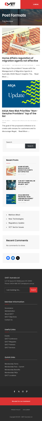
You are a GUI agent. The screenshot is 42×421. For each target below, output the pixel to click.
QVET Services (10, 347)
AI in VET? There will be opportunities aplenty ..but (26, 182)
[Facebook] (14, 391)
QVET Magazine (10, 342)
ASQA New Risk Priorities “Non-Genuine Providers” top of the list (20, 113)
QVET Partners (10, 345)
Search (9, 142)
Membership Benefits (12, 370)
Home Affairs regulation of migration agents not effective (20, 59)
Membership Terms (11, 364)
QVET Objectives (11, 317)
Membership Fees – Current (14, 367)
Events (7, 336)
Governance (9, 308)
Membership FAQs (11, 372)
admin (38, 65)
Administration (10, 311)
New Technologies (16, 219)
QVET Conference (11, 339)
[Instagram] (23, 391)
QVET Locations (10, 375)
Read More (24, 131)
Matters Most (16, 65)
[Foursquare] (27, 391)
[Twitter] (18, 391)
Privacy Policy (15, 409)
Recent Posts (12, 160)
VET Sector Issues (27, 65)
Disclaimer (26, 409)
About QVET (9, 314)
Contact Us (9, 320)
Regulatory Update (18, 120)
